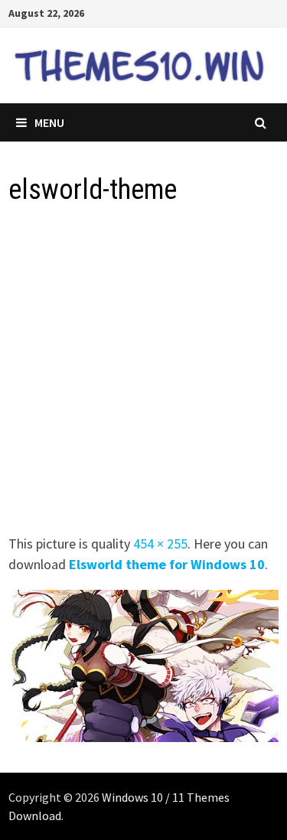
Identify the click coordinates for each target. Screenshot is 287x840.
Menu (49, 122)
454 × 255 (160, 543)
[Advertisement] (143, 374)
